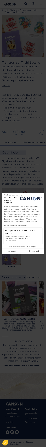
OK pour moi (33, 251)
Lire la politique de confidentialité (15, 225)
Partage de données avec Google (18, 236)
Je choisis (12, 251)
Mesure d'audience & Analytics (17, 238)
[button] (5, 443)
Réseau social (11, 241)
